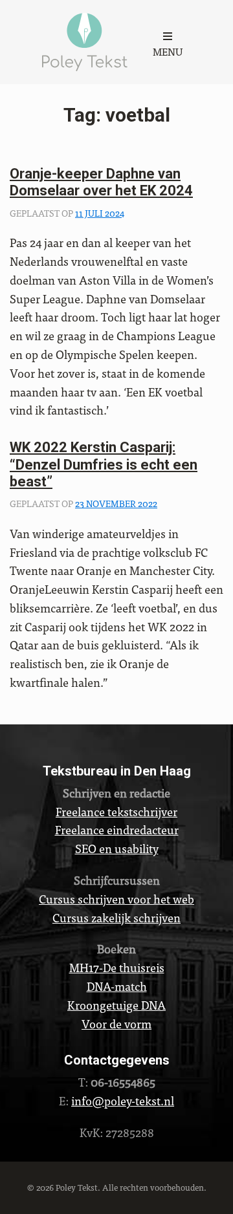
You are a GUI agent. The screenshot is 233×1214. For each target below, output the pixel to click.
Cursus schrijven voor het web (116, 898)
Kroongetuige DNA (116, 1004)
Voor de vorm (116, 1023)
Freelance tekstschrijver (116, 811)
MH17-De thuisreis (116, 967)
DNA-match (117, 986)
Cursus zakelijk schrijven (116, 917)
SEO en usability (117, 848)
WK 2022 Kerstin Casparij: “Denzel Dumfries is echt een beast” (103, 464)
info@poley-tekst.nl (122, 1100)
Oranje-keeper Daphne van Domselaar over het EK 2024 (101, 182)
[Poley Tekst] (85, 38)
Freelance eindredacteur (117, 829)
